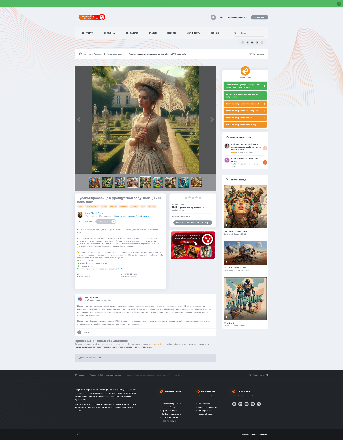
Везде (260, 33)
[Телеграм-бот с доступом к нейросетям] (193, 245)
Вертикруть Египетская (235, 231)
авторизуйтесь (158, 344)
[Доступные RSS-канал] (266, 375)
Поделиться (86, 221)
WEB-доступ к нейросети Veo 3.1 (169, 4)
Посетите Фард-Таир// (235, 268)
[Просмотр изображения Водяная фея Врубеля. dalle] (183, 182)
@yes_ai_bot (80, 400)
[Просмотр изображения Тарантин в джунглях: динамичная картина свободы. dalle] (107, 182)
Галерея (134, 33)
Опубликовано (98, 300)
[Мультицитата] (79, 332)
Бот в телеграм (204, 404)
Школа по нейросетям (207, 407)
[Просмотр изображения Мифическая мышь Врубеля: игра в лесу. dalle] (158, 182)
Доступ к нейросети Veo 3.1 (238, 118)
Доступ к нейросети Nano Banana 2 (242, 104)
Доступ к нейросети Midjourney (240, 125)
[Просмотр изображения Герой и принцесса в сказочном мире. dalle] (132, 182)
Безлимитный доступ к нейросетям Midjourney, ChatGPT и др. (242, 86)
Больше (215, 33)
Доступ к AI (109, 33)
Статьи (153, 33)
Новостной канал (205, 414)
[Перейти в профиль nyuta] (227, 160)
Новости (171, 33)
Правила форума (169, 421)
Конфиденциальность (171, 414)
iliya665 (229, 234)
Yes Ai (120, 269)
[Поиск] (235, 33)
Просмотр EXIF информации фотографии (193, 223)
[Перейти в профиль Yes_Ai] (80, 299)
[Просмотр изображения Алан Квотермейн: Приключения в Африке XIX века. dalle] (196, 182)
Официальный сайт (170, 411)
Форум (89, 33)
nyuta (233, 164)
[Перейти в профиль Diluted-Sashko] (80, 215)
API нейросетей (205, 411)
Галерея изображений (171, 404)
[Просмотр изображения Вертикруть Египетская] (245, 206)
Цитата (87, 332)
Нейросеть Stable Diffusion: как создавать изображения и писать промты (246, 147)
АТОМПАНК (229, 323)
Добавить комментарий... (90, 358)
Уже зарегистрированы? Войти (233, 17)
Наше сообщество (170, 407)
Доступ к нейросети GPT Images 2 (241, 111)
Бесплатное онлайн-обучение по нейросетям (241, 95)
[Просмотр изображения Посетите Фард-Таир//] (245, 253)
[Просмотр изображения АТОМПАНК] (245, 298)
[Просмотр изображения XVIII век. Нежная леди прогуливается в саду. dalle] (170, 182)
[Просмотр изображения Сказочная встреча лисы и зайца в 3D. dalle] (120, 182)
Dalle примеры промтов (186, 207)
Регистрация (260, 17)
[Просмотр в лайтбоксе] (145, 120)
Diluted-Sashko (97, 213)
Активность (193, 33)
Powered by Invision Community (255, 435)
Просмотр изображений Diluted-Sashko (131, 216)
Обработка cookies (170, 417)
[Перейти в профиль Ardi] (227, 146)
